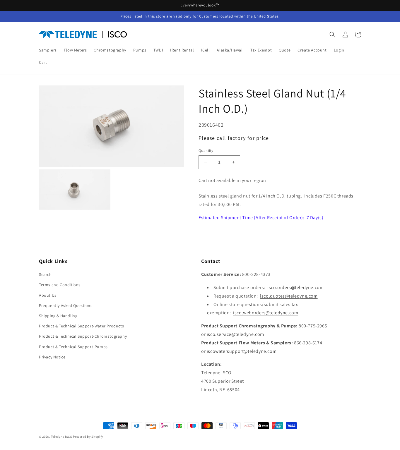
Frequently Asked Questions (66, 305)
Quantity (206, 150)
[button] (332, 34)
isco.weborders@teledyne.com (265, 313)
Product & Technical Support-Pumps (73, 346)
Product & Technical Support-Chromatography (83, 336)
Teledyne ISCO (61, 436)
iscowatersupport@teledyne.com (241, 351)
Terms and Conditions (60, 284)
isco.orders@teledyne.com (295, 287)
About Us (48, 295)
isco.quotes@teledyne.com (288, 296)
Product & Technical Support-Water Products (81, 326)
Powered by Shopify (88, 436)
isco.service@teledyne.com (235, 334)
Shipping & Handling (58, 315)
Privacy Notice (52, 357)
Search (45, 274)
